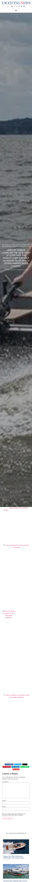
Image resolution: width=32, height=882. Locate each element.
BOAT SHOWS (5, 245)
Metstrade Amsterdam (13, 246)
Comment (5, 781)
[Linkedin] (19, 6)
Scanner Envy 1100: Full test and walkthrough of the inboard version (13, 857)
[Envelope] (24, 6)
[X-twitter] (14, 6)
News (28, 246)
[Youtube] (12, 6)
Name (4, 800)
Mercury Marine (14, 508)
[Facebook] (21, 6)
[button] (8, 6)
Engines (18, 245)
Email (4, 806)
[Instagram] (17, 6)
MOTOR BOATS (23, 246)
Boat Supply (12, 245)
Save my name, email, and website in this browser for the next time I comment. (13, 814)
